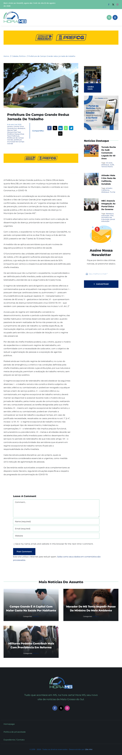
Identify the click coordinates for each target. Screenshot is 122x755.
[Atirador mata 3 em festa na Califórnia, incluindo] (91, 174)
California (105, 190)
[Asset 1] (15, 12)
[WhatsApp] (65, 128)
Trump (112, 192)
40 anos (109, 163)
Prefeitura (15, 136)
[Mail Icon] (61, 678)
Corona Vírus (18, 126)
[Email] (60, 133)
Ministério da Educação (106, 218)
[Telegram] (71, 128)
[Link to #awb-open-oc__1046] (109, 17)
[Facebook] (49, 128)
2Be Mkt (88, 749)
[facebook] (109, 4)
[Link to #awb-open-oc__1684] (115, 17)
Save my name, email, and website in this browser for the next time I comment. (54, 544)
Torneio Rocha (107, 166)
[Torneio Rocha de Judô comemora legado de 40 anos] (91, 146)
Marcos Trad (12, 130)
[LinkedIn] (60, 128)
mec (112, 215)
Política (96, 616)
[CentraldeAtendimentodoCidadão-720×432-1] (41, 64)
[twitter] (113, 4)
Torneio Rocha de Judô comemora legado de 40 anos (108, 153)
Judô (112, 165)
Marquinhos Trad (14, 132)
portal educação (108, 220)
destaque (21, 128)
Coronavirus (12, 128)
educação (105, 215)
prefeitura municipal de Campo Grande (15, 141)
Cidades (36, 616)
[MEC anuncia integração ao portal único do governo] (91, 200)
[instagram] (117, 4)
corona (10, 126)
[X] (55, 128)
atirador (109, 188)
